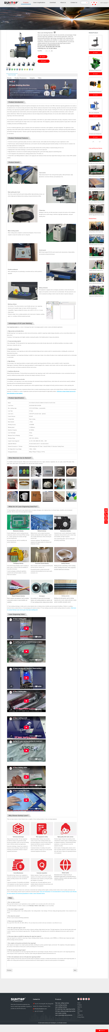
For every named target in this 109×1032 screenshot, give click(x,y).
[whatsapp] (95, 5)
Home (78, 1003)
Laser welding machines (61, 1007)
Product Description (12, 75)
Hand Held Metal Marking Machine (95, 91)
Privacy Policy (80, 1017)
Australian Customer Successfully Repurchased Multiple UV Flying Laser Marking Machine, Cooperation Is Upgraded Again (96, 244)
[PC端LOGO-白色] (18, 999)
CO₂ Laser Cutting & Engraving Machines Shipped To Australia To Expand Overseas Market (97, 185)
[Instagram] (93, 5)
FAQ (78, 1013)
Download (79, 1011)
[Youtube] (97, 2)
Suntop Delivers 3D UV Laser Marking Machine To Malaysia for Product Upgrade (96, 231)
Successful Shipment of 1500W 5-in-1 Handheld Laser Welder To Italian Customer (97, 211)
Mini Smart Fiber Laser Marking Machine (95, 49)
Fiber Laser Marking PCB (94, 112)
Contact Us (80, 1015)
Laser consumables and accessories (63, 1015)
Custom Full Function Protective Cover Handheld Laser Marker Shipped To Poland (97, 159)
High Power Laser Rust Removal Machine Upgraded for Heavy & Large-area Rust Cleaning (97, 172)
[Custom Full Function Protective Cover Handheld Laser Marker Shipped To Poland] (96, 157)
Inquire (43, 56)
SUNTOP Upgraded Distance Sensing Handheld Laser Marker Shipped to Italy (97, 198)
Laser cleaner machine (60, 1013)
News (78, 1009)
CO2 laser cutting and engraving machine (65, 1011)
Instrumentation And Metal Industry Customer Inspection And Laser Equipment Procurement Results (96, 257)
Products (79, 1005)
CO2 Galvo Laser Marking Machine (95, 133)
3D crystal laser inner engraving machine (65, 1009)
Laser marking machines (61, 1005)
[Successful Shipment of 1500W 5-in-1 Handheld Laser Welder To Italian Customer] (96, 209)
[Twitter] (84, 999)
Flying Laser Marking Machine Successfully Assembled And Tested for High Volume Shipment (96, 296)
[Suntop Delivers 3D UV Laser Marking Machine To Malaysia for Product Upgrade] (96, 226)
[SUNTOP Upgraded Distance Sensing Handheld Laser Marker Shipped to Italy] (96, 196)
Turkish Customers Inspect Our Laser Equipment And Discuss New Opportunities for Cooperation (96, 270)
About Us (79, 1007)
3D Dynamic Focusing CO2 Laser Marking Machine (95, 70)
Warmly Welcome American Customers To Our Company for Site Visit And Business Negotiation (96, 283)
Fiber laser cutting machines (62, 1003)
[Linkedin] (94, 2)
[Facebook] (91, 2)
